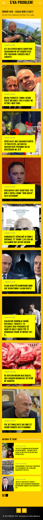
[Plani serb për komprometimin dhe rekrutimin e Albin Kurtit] (21, 272)
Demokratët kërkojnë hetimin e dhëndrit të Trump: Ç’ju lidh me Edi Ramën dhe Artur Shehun (18, 239)
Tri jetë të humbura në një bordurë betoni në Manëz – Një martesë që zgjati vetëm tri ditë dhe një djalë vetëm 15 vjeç (26, 451)
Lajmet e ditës (9, 45)
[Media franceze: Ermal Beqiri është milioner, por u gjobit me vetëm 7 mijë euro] (21, 87)
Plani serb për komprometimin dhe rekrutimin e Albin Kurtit (18, 287)
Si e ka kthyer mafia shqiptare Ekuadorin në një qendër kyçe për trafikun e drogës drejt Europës (18, 52)
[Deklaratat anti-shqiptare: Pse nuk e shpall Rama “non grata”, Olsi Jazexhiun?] (21, 179)
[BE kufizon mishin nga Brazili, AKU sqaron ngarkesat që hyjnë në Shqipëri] (21, 364)
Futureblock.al (34, 516)
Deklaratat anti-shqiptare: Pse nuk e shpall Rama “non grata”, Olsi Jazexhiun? (18, 193)
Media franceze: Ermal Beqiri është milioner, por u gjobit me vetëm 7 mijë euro (18, 100)
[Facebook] (18, 510)
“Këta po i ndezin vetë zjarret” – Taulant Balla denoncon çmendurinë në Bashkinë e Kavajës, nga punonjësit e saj (27, 485)
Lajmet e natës (10, 372)
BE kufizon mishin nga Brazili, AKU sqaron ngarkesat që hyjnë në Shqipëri (18, 378)
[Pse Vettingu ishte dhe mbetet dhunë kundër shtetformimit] (21, 411)
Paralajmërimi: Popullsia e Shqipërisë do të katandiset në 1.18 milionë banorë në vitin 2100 (27, 468)
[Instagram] (24, 510)
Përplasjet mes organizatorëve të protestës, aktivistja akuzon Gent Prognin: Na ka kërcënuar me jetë (18, 145)
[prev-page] (3, 495)
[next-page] (6, 495)
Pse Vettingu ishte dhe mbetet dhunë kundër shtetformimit (18, 426)
